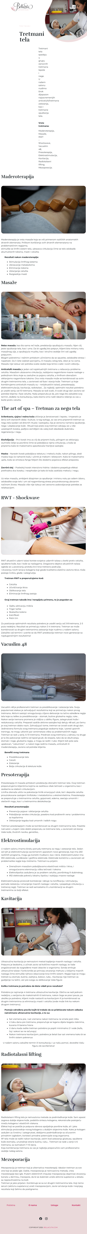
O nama (33, 1205)
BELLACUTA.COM (51, 1227)
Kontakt (76, 1205)
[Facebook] (41, 1218)
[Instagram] (46, 1218)
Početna (11, 1205)
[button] (74, 7)
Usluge (54, 1205)
